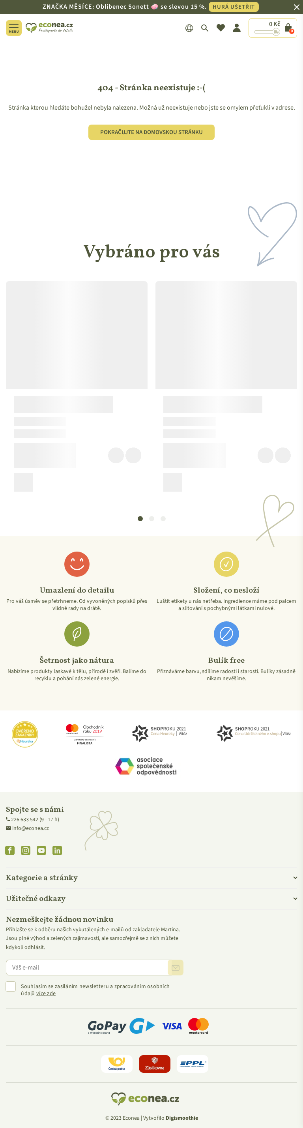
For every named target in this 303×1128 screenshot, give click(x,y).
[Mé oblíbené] (221, 28)
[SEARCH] (205, 28)
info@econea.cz (30, 828)
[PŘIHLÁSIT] (175, 967)
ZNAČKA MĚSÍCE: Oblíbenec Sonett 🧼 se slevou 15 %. (149, 6)
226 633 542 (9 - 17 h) (35, 820)
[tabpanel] (77, 389)
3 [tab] (163, 519)
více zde (46, 993)
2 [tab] (152, 519)
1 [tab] (140, 519)
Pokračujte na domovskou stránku (151, 132)
